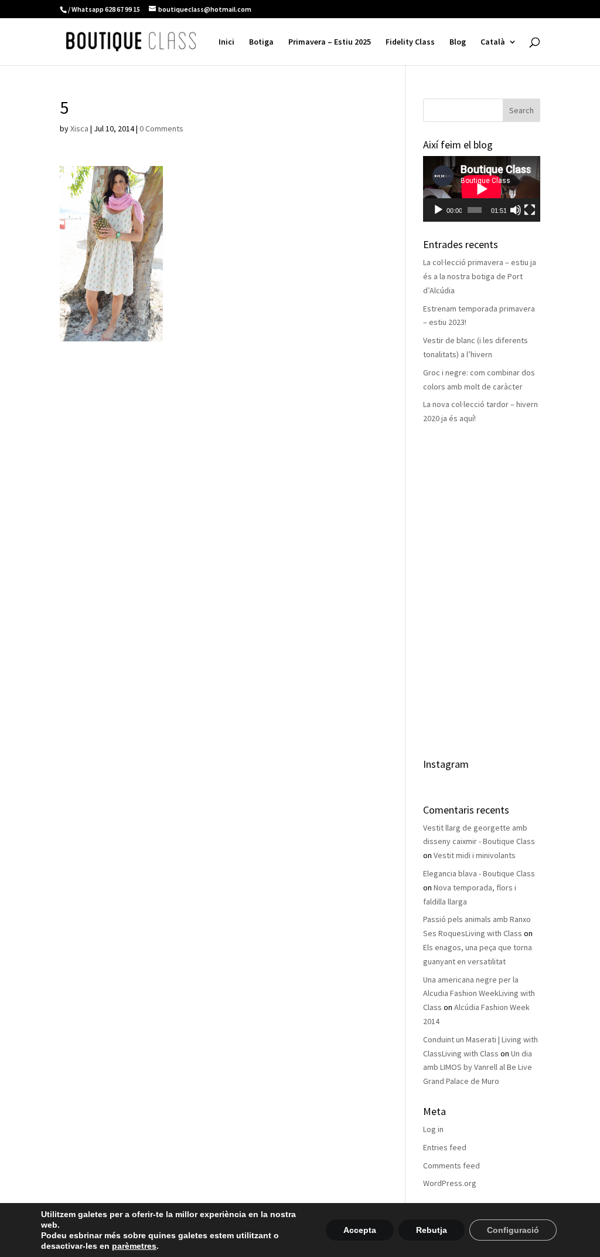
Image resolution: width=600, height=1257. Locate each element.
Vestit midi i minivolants (475, 855)
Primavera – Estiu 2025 (329, 42)
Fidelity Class (410, 42)
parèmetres (134, 1246)
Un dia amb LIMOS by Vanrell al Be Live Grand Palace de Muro (477, 1067)
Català (492, 42)
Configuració (513, 1230)
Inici (226, 42)
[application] (481, 189)
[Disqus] (219, 488)
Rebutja (431, 1230)
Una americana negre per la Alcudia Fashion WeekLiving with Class (479, 993)
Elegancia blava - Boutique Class (479, 873)
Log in (433, 1129)
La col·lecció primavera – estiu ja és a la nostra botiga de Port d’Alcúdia (479, 276)
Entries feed (444, 1147)
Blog (457, 42)
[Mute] (515, 210)
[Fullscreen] (530, 210)
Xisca (79, 128)
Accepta (359, 1230)
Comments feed (451, 1165)
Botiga (261, 42)
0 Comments (161, 128)
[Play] (438, 210)
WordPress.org (449, 1183)
